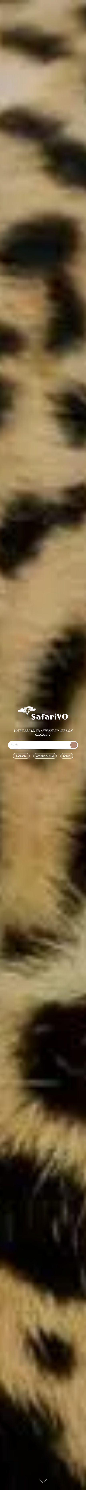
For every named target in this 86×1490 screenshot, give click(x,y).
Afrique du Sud (45, 755)
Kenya (66, 755)
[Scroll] (43, 1480)
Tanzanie (21, 755)
